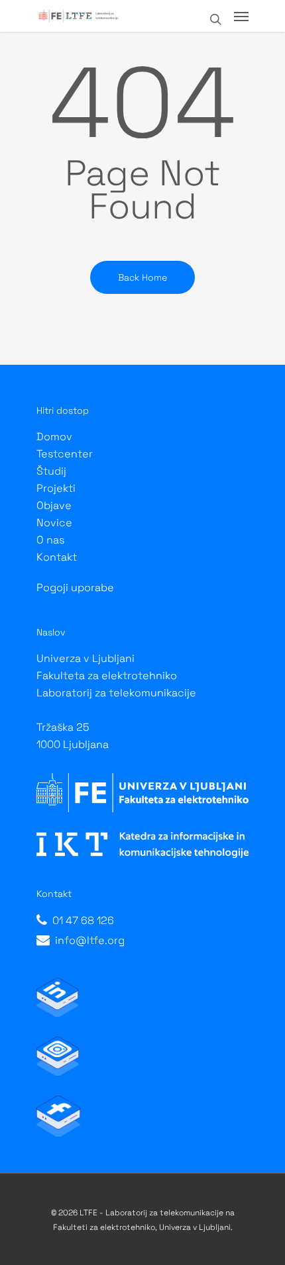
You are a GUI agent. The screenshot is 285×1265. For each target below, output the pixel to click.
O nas (50, 540)
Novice (54, 523)
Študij (51, 471)
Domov (54, 437)
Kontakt (56, 557)
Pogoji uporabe (75, 587)
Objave (54, 505)
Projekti (56, 488)
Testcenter (64, 454)
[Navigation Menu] (241, 16)
